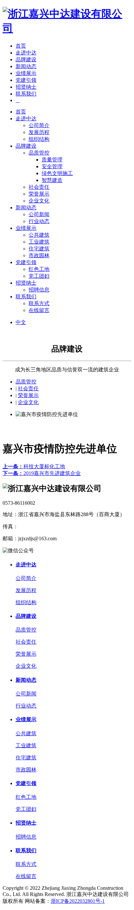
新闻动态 (26, 66)
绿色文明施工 (57, 173)
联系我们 (26, 94)
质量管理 (52, 159)
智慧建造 (52, 180)
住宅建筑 (39, 248)
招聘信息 (39, 289)
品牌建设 (26, 59)
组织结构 (39, 139)
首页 (21, 46)
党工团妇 (39, 276)
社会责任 (39, 187)
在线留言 (39, 310)
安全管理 (52, 166)
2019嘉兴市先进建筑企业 (42, 473)
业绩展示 (26, 73)
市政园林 (39, 255)
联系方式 (39, 303)
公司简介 (39, 125)
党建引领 (26, 80)
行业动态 (39, 221)
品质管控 (39, 153)
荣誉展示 (39, 194)
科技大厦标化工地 (34, 466)
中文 (21, 322)
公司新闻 (39, 214)
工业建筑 (39, 242)
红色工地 (39, 269)
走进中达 (26, 52)
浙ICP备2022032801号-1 (78, 901)
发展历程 (39, 132)
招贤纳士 (26, 87)
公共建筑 (39, 235)
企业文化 (39, 200)
